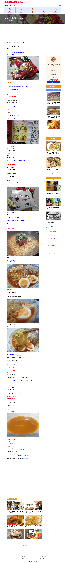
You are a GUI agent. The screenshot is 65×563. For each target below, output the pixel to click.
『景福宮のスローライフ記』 (25, 458)
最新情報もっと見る (53, 226)
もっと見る (54, 173)
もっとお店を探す (52, 253)
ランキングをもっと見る (53, 135)
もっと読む (25, 545)
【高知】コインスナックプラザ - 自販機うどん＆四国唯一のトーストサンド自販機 (53, 193)
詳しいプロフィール (53, 82)
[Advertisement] (24, 34)
